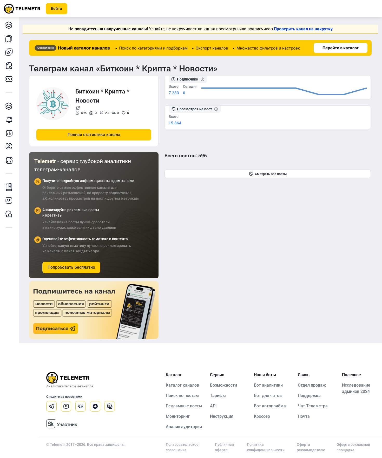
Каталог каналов (9, 24)
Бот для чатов (268, 395)
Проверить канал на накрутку (303, 28)
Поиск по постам (182, 395)
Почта (304, 416)
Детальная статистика (9, 132)
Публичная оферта (224, 447)
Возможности (223, 385)
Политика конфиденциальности (266, 447)
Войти (56, 8)
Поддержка (309, 395)
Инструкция (221, 416)
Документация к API (9, 200)
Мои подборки (9, 38)
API (213, 405)
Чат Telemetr (9, 213)
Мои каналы (9, 51)
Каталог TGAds (9, 105)
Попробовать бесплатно (71, 267)
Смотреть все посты (271, 174)
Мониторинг (9, 119)
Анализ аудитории (9, 146)
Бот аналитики (9, 159)
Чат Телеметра (313, 405)
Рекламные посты (184, 405)
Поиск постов (9, 65)
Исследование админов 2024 (356, 388)
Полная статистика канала (94, 134)
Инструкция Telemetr (9, 186)
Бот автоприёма (270, 405)
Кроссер (262, 416)
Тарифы (9, 78)
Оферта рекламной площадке (353, 447)
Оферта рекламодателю (311, 447)
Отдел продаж (312, 385)
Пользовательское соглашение (182, 447)
